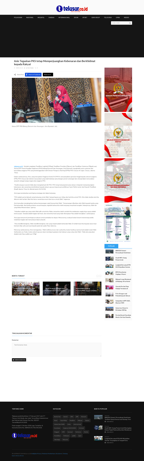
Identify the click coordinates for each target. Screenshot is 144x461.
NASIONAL (29, 17)
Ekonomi (83, 416)
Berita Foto (57, 416)
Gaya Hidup (63, 420)
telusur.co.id (18, 166)
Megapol (56, 432)
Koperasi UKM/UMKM (69, 428)
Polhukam (66, 436)
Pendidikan (57, 436)
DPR (77, 416)
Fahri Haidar (30, 68)
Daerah (65, 416)
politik (73, 436)
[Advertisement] (72, 41)
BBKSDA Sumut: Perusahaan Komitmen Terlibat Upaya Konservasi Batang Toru (118, 418)
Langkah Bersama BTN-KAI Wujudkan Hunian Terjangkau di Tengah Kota (117, 439)
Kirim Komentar (20, 359)
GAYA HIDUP (95, 17)
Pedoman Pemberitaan (48, 453)
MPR (63, 432)
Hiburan (80, 420)
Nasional (70, 432)
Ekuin (55, 420)
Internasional (77, 424)
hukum (87, 420)
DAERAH (51, 17)
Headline (72, 420)
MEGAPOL (41, 17)
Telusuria (65, 439)
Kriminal (81, 428)
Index (69, 424)
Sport (79, 436)
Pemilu (86, 432)
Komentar (15, 340)
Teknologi (57, 439)
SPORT (84, 17)
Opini (118, 17)
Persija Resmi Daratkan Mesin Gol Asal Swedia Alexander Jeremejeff (123, 317)
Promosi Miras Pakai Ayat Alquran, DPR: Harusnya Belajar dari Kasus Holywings (87, 291)
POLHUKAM (18, 17)
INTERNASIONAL (64, 17)
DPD (72, 416)
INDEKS (126, 17)
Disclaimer (59, 453)
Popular (111, 246)
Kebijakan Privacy (36, 453)
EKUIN (76, 17)
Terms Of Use (20, 455)
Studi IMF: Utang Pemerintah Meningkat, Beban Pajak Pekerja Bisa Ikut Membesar (118, 429)
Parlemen (78, 432)
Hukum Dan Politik (59, 424)
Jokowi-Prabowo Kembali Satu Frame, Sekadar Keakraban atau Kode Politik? (24, 291)
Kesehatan (57, 428)
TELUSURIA (108, 17)
